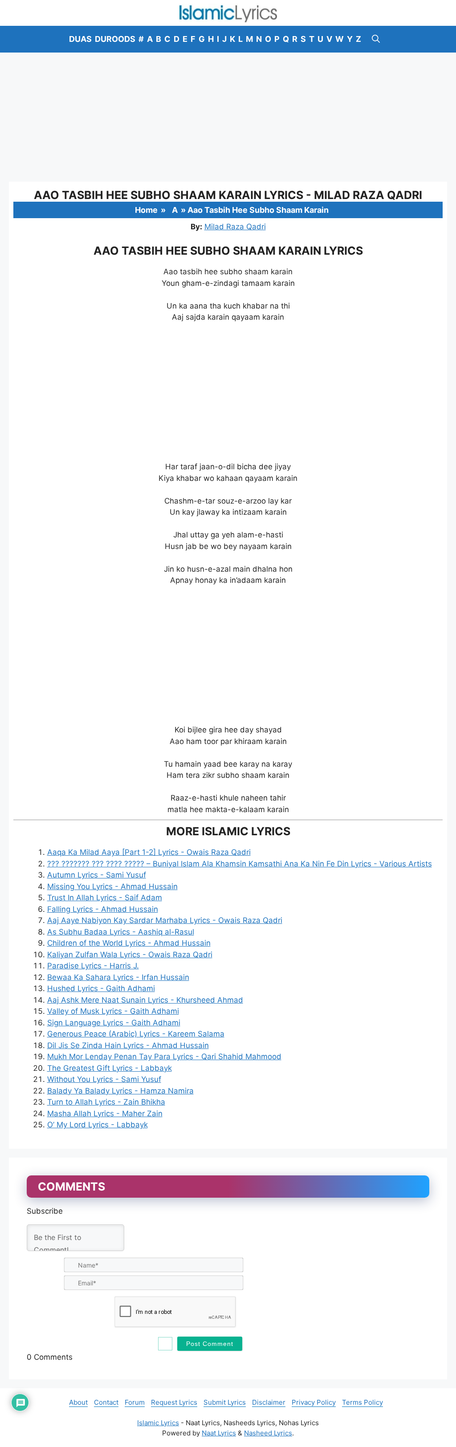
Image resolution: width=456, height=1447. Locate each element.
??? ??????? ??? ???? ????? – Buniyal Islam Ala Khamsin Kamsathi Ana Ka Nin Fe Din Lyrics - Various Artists (239, 863)
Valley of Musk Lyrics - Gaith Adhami (113, 1011)
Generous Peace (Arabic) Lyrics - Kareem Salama (135, 1033)
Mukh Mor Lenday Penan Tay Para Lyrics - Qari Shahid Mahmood (164, 1056)
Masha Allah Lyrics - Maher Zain (105, 1113)
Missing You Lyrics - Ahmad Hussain (112, 886)
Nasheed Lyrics (268, 1433)
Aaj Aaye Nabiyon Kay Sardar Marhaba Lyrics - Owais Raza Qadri (164, 920)
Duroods (115, 39)
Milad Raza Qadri (235, 226)
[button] (376, 39)
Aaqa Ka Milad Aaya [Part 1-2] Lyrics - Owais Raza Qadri (149, 852)
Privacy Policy (314, 1402)
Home (146, 210)
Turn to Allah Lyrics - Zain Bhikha (106, 1101)
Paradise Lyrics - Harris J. (93, 965)
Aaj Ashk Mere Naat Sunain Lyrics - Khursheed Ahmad (145, 1000)
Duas (80, 39)
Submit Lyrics (225, 1402)
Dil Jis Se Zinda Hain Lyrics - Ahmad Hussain (128, 1045)
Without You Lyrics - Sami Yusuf (104, 1079)
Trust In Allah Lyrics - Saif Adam (104, 897)
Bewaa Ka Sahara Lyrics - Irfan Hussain (118, 977)
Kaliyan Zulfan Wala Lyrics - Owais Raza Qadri (129, 954)
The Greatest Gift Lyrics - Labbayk (109, 1068)
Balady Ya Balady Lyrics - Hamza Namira (120, 1090)
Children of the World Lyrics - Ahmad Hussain (129, 943)
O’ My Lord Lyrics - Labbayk (97, 1124)
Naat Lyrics (219, 1433)
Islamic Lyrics (158, 1423)
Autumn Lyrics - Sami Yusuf (96, 874)
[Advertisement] (228, 117)
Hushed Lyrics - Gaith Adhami (101, 988)
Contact (106, 1402)
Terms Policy (362, 1402)
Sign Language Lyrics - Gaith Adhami (113, 1022)
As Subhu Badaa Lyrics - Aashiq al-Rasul (120, 931)
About (78, 1402)
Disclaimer (268, 1402)
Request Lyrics (174, 1402)
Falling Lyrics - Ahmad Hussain (102, 909)
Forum (135, 1402)
